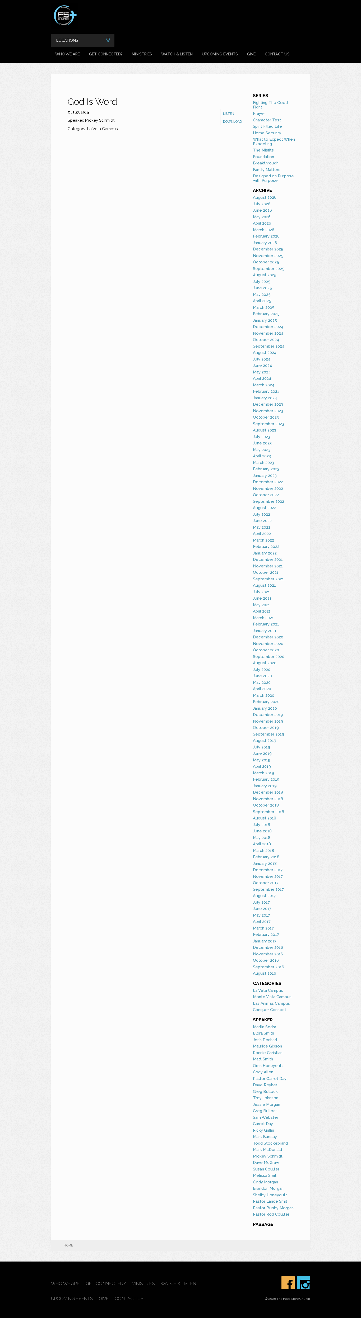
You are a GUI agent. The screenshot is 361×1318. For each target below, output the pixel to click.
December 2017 (268, 869)
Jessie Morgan (266, 1104)
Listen (228, 114)
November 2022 (268, 488)
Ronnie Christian (268, 1052)
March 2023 (263, 462)
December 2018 (268, 792)
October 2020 (266, 650)
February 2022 (266, 546)
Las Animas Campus (271, 1003)
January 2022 (265, 553)
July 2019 (261, 747)
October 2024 (266, 339)
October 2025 (266, 262)
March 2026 (263, 229)
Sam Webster (265, 1117)
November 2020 (268, 643)
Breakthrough (266, 163)
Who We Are (67, 54)
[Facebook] (288, 1282)
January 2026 (265, 242)
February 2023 (266, 469)
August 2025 (264, 275)
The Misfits (263, 150)
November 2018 (268, 799)
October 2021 (266, 572)
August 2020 (264, 663)
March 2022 (263, 540)
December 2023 (268, 404)
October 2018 (266, 805)
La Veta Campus (268, 990)
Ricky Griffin (263, 1130)
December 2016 (268, 947)
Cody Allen (263, 1072)
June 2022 (262, 520)
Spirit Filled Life (267, 126)
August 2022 (264, 507)
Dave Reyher (265, 1085)
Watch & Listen (177, 54)
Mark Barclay (265, 1136)
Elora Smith (263, 1033)
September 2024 (268, 346)
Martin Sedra (264, 1027)
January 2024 (265, 398)
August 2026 (264, 197)
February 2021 (266, 624)
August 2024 (264, 352)
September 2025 (268, 268)
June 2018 (262, 831)
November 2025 (268, 255)
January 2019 (265, 786)
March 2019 (263, 773)
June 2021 (262, 598)
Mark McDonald (267, 1149)
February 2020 (266, 701)
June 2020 (262, 676)
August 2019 (264, 740)
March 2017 (263, 928)
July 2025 (261, 281)
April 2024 (262, 378)
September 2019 (268, 734)
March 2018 (263, 850)
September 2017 (268, 889)
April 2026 (262, 223)
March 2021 (263, 617)
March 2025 (263, 307)
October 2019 (266, 727)
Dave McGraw (266, 1162)
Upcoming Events (220, 54)
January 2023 (265, 475)
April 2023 (262, 456)
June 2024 (262, 365)
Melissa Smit (264, 1175)
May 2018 (261, 837)
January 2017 (264, 941)
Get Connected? (106, 54)
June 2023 (262, 443)
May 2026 (262, 217)
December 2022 (268, 482)
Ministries (142, 54)
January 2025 (265, 320)
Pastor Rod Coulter (271, 1214)
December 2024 (268, 326)
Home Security (267, 133)
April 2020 (262, 688)
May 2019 (261, 760)
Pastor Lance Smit (270, 1201)
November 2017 (268, 876)
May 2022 (261, 527)
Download (232, 122)
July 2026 (261, 204)
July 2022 (261, 514)
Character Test (267, 120)
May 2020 (262, 682)
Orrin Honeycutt (268, 1065)
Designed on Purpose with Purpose (273, 178)
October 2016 (266, 960)
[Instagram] (303, 1282)
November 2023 (268, 411)
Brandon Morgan (268, 1188)
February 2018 (266, 857)
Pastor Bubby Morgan (273, 1208)
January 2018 (265, 863)
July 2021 (261, 592)
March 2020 (263, 695)
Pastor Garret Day (269, 1078)
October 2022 (266, 494)
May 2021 (261, 605)
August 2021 (264, 585)
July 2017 (261, 902)
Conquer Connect (269, 1009)
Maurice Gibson (267, 1046)
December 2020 (268, 637)
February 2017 (266, 934)
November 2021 (268, 566)
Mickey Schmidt (268, 1156)
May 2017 (261, 915)
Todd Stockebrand (270, 1143)
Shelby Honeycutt (270, 1195)
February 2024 (266, 391)
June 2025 (262, 288)
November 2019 (268, 721)
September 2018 (268, 811)
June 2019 (262, 753)
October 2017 (266, 882)
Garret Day (263, 1123)
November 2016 (268, 954)
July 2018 (261, 824)
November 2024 (268, 333)
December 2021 (268, 559)
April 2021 (262, 611)
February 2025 (266, 313)
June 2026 (262, 210)
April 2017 (262, 921)
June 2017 (262, 908)
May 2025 (262, 294)
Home (68, 1245)
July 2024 (261, 359)
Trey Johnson (265, 1098)
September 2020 (268, 656)
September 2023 (268, 423)
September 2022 (268, 501)
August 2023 (264, 430)
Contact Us (277, 54)
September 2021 (268, 579)
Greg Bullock (265, 1091)
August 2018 (264, 818)
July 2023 (261, 436)
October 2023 (266, 417)
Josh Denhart (265, 1039)
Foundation (263, 156)
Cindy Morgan (265, 1182)
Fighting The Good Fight (270, 105)
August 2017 (264, 895)
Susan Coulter (266, 1169)
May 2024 (262, 372)
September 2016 (268, 967)
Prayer (259, 113)
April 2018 (262, 844)
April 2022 (262, 533)
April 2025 (262, 300)
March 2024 (263, 385)
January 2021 (264, 630)
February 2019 (266, 779)
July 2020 (261, 669)
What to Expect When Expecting (274, 141)
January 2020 (265, 708)
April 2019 (262, 766)
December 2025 (268, 249)
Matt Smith (263, 1059)
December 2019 (268, 714)
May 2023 (261, 449)
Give (251, 54)
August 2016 (264, 973)
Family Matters (266, 169)
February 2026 (266, 236)
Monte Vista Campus (272, 996)
